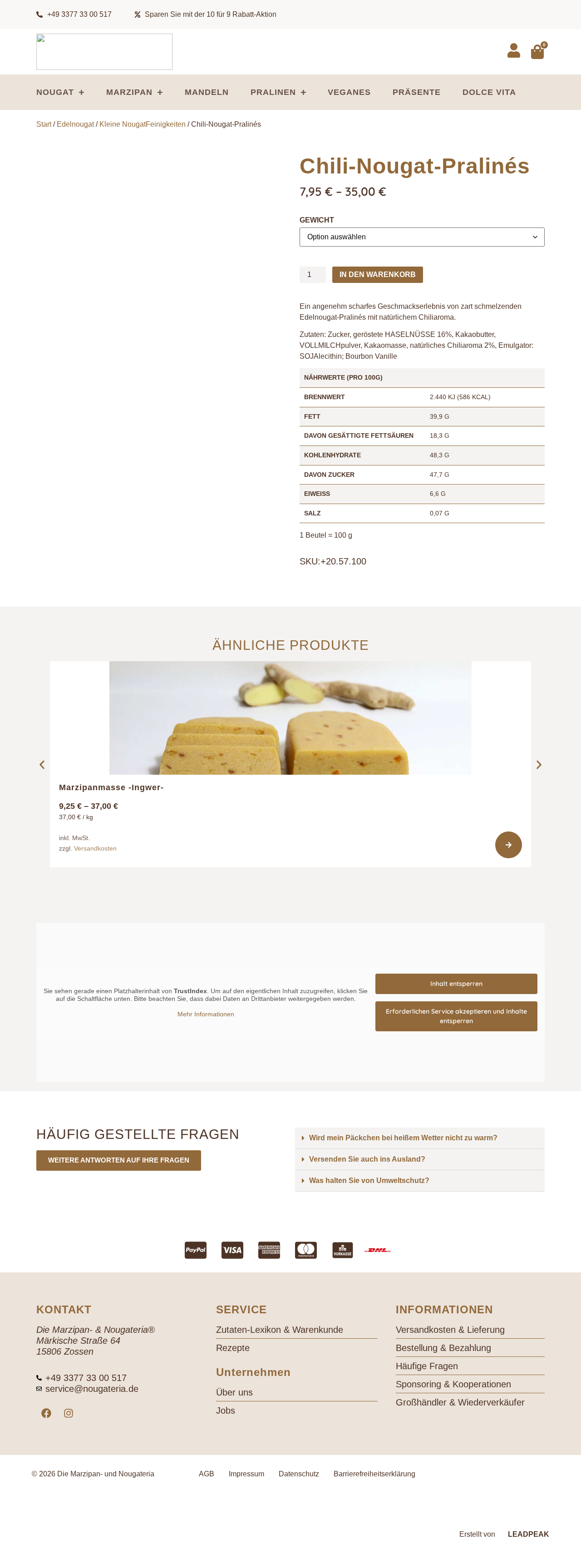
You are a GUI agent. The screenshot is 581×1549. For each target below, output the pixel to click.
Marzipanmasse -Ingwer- (111, 787)
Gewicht (317, 220)
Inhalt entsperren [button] (456, 984)
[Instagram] (69, 1413)
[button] (42, 765)
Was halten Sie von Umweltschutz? (369, 1180)
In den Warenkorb (378, 274)
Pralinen (273, 92)
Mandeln (207, 92)
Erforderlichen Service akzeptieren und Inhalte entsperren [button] (456, 1016)
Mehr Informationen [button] (205, 1014)
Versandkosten (95, 848)
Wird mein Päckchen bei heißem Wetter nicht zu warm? (403, 1138)
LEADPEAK (527, 1534)
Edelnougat (75, 124)
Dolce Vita (489, 92)
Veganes (349, 92)
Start (43, 124)
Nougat (55, 92)
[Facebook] (46, 1413)
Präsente (417, 92)
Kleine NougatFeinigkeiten (142, 124)
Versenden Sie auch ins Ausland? (367, 1159)
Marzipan (129, 92)
